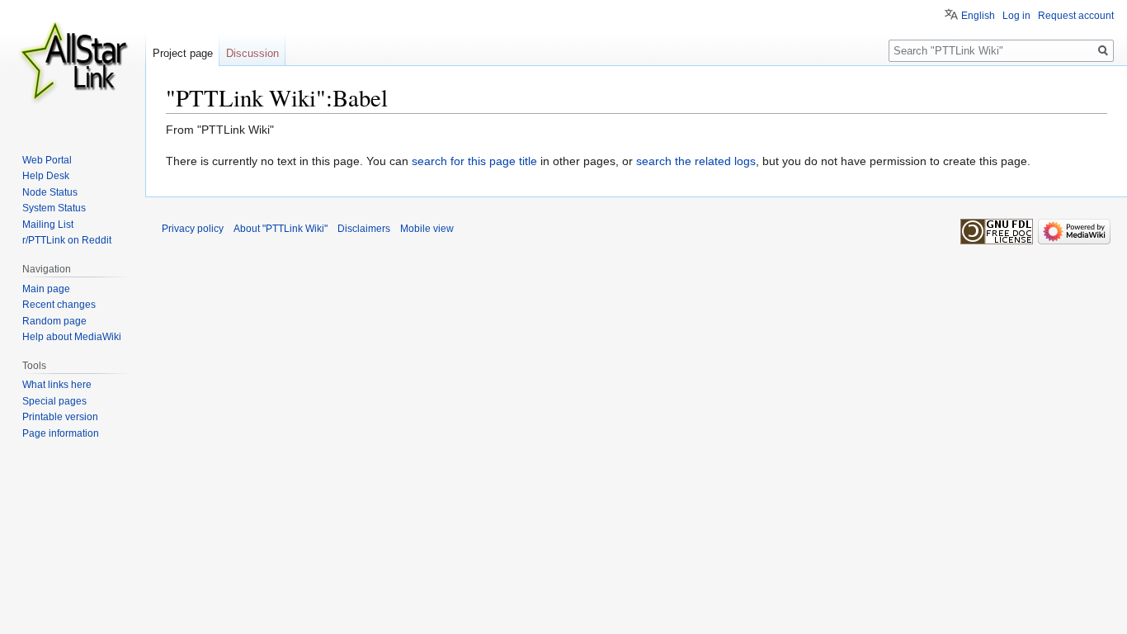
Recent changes (59, 304)
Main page (46, 289)
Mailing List (47, 224)
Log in (1016, 15)
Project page (183, 53)
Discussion (252, 53)
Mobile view (427, 228)
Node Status (50, 192)
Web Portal (47, 160)
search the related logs (696, 161)
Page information (60, 433)
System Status (54, 208)
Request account (1076, 15)
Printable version (60, 417)
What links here (57, 384)
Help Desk (45, 176)
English (978, 15)
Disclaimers (363, 228)
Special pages (54, 401)
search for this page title (474, 161)
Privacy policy (193, 228)
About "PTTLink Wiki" (280, 228)
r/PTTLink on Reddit (66, 240)
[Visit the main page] (73, 66)
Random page (54, 321)
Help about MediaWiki (71, 337)
